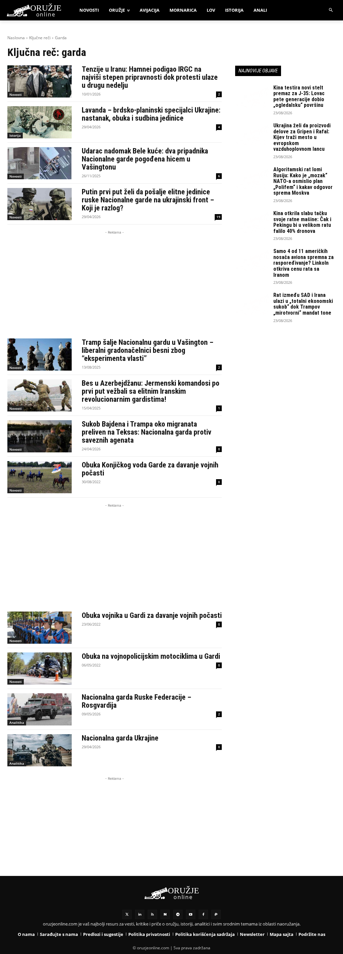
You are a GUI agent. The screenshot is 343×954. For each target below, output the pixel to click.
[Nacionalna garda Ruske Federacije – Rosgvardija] (39, 709)
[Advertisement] (114, 283)
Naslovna (16, 38)
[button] (331, 10)
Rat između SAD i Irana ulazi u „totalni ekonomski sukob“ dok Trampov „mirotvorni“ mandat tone (303, 304)
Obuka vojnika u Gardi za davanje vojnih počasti (152, 615)
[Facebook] (203, 914)
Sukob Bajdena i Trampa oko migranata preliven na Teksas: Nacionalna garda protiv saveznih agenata (146, 432)
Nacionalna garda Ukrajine (120, 738)
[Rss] (152, 914)
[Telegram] (178, 914)
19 (218, 216)
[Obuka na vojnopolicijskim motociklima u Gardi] (39, 668)
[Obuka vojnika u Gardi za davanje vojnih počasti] (39, 628)
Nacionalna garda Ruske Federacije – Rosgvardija (136, 701)
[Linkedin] (139, 914)
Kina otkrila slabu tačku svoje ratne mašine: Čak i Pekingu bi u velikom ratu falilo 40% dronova (302, 222)
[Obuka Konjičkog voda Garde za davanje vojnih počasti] (39, 477)
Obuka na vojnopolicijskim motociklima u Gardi (151, 656)
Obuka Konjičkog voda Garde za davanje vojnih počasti (150, 469)
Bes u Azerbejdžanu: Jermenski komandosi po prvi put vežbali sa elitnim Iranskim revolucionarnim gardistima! (150, 391)
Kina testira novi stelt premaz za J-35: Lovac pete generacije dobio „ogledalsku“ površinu (299, 96)
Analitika (16, 722)
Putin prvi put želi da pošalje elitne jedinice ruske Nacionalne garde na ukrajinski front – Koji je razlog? (148, 200)
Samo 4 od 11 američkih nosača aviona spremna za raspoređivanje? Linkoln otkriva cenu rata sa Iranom (303, 263)
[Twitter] (127, 914)
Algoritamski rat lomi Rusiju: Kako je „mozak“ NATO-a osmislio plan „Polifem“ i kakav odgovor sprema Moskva (303, 181)
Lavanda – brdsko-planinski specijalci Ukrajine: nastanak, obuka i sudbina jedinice (151, 114)
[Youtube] (190, 914)
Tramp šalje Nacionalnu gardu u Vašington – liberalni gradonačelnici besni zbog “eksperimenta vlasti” (147, 350)
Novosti (15, 94)
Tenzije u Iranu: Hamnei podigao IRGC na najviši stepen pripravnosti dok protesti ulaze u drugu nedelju (150, 77)
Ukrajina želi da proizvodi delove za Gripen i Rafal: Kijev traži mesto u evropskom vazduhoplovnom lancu (302, 137)
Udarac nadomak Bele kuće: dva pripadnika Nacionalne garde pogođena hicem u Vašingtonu (145, 159)
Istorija (15, 135)
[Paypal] (216, 914)
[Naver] (165, 914)
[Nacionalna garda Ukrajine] (39, 750)
